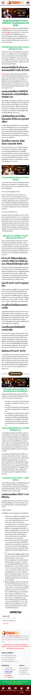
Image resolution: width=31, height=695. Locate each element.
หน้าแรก (3, 690)
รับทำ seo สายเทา (17, 683)
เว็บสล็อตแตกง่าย (7, 28)
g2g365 (4, 646)
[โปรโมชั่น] (9, 688)
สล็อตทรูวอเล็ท (9, 672)
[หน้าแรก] (3, 688)
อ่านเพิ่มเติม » (6, 623)
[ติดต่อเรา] (28, 688)
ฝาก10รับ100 (16, 644)
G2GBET (8, 32)
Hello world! (6, 616)
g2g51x (12, 648)
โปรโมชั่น (9, 690)
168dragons (24, 644)
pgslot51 (17, 648)
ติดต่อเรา (28, 690)
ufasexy (9, 646)
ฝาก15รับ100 (22, 646)
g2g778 (22, 648)
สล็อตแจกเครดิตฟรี (14, 636)
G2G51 (14, 682)
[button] (3, 2)
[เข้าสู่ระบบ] (15, 688)
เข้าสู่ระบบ (15, 690)
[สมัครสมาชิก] (22, 688)
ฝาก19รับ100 (15, 646)
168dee (10, 644)
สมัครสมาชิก (22, 691)
